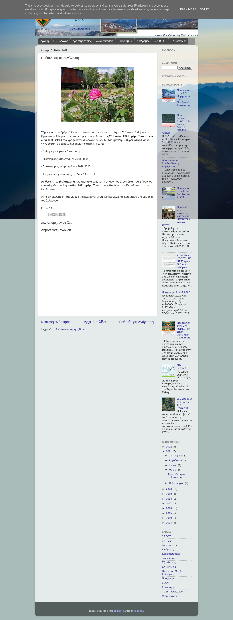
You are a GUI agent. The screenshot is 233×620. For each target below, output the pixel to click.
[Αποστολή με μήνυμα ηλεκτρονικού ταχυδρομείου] (50, 214)
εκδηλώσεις (168, 558)
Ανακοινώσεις (104, 40)
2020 (169, 489)
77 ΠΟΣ (166, 540)
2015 (169, 513)
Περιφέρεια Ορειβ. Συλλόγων (172, 573)
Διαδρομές (143, 40)
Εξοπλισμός (169, 562)
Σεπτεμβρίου (176, 455)
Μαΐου (173, 470)
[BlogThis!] (54, 214)
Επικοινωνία (178, 40)
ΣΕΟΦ (165, 583)
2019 (169, 494)
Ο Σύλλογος (60, 40)
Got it (204, 9)
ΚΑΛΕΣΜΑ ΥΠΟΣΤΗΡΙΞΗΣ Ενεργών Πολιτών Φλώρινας (184, 261)
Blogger (138, 610)
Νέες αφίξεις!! (181, 367)
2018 (169, 498)
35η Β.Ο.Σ (160, 40)
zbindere (119, 610)
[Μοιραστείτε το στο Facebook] (60, 214)
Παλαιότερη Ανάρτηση (136, 322)
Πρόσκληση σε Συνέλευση (176, 475)
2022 (169, 446)
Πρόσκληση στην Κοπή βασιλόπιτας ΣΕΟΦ (184, 193)
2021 (169, 451)
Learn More (187, 9)
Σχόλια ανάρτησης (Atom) (71, 329)
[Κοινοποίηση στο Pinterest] (64, 214)
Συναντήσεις (169, 587)
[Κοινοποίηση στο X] (57, 214)
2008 (169, 522)
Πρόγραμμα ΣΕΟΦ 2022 (176, 292)
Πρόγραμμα (124, 40)
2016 (169, 508)
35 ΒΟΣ (166, 536)
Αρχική (44, 40)
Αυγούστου (176, 460)
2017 (169, 503)
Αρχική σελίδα (95, 322)
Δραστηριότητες (82, 40)
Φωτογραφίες (169, 596)
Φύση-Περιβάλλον (172, 591)
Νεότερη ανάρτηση (55, 322)
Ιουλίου (173, 465)
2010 (169, 518)
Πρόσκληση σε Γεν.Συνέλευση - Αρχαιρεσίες (171, 163)
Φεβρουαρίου (177, 483)
